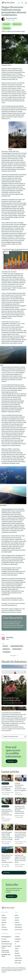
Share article (17, 24)
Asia (13, 20)
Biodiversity (6, 649)
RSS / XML (18, 963)
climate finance (17, 649)
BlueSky (17, 953)
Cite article (6, 28)
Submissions (18, 927)
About (16, 915)
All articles (6, 872)
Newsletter (10, 896)
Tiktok (16, 948)
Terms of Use (18, 929)
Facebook (17, 946)
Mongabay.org (5, 941)
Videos (3, 915)
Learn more (10, 761)
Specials (3, 922)
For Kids (3, 939)
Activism (5, 646)
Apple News (18, 960)
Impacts (17, 922)
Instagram (18, 939)
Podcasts (4, 917)
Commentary (6, 652)
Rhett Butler (9, 637)
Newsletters (18, 925)
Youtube (17, 941)
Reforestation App (6, 944)
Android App (18, 958)
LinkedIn (17, 936)
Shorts (3, 925)
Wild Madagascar (6, 936)
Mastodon (17, 955)
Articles (3, 920)
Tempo (23, 31)
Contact (17, 917)
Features (4, 927)
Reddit (16, 951)
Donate (17, 920)
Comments (6, 24)
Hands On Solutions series (10, 736)
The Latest (4, 929)
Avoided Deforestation (17, 646)
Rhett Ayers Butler (11, 18)
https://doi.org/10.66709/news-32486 (13, 629)
